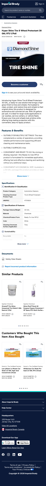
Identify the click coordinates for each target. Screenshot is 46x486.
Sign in (5, 92)
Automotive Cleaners (10, 23)
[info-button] (24, 37)
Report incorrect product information (21, 266)
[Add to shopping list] (20, 282)
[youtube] (20, 454)
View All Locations (9, 426)
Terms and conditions (13, 467)
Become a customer (19, 84)
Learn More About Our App (13, 448)
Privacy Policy (28, 465)
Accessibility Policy (32, 467)
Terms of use (15, 465)
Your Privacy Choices (21, 469)
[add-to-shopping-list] (41, 84)
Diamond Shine (6, 27)
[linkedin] (14, 454)
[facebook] (3, 454)
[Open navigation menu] (3, 17)
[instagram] (8, 454)
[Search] (40, 10)
